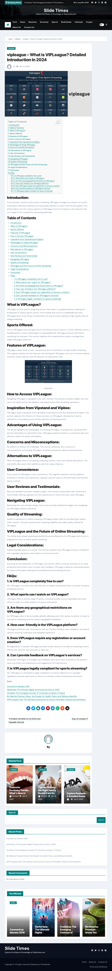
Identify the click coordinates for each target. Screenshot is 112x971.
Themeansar (45, 964)
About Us (16, 27)
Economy (44, 22)
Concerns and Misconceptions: (22, 148)
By (14, 66)
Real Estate (66, 22)
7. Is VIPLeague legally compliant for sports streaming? (33, 191)
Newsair (34, 964)
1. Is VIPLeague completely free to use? (28, 176)
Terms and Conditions (98, 967)
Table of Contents (17, 128)
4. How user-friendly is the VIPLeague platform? (31, 183)
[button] (106, 24)
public (13, 903)
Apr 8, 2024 (78, 799)
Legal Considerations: (19, 167)
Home (84, 962)
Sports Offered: (16, 133)
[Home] (8, 24)
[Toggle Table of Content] (57, 122)
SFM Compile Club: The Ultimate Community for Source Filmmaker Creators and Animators (46, 699)
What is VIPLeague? (17, 131)
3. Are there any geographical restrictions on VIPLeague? (34, 181)
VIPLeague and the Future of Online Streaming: (28, 165)
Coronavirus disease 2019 (18, 686)
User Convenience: (17, 153)
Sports (55, 22)
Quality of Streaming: (18, 162)
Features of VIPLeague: (19, 136)
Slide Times (56, 10)
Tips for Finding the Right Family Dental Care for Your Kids (47, 791)
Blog (37, 903)
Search (12, 812)
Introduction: (14, 125)
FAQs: (12, 173)
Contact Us (29, 27)
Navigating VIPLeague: (19, 159)
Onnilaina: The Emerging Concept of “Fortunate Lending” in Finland (36, 693)
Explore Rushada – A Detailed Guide (77, 795)
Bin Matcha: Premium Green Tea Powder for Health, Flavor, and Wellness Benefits (42, 696)
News (22, 22)
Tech (14, 22)
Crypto (89, 22)
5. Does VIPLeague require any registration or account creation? (37, 186)
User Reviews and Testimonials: (22, 156)
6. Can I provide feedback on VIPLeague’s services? (32, 188)
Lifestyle (79, 22)
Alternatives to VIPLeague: (20, 150)
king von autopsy (79, 719)
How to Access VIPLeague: (20, 139)
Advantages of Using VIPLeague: (22, 145)
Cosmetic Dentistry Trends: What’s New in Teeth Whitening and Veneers (19, 793)
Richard (15, 796)
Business (33, 22)
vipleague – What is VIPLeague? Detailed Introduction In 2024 (46, 57)
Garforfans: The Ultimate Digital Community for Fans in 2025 (33, 689)
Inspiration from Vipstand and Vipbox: (25, 142)
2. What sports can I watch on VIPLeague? (29, 178)
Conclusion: (14, 170)
